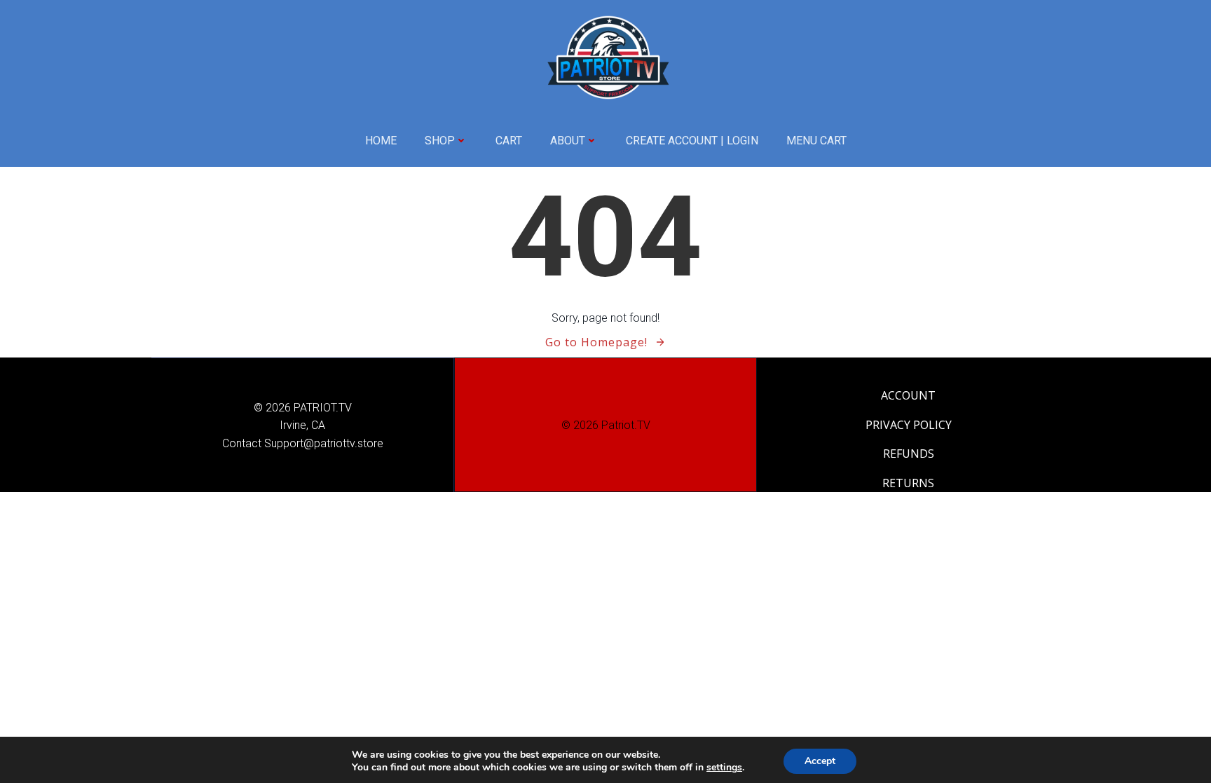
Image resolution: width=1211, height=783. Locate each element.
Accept (820, 761)
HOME (381, 140)
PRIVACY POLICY (909, 425)
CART (508, 140)
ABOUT (567, 140)
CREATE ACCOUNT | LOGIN (692, 140)
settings (724, 767)
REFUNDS (908, 453)
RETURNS (908, 483)
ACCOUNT (908, 395)
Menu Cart (816, 140)
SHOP (440, 140)
